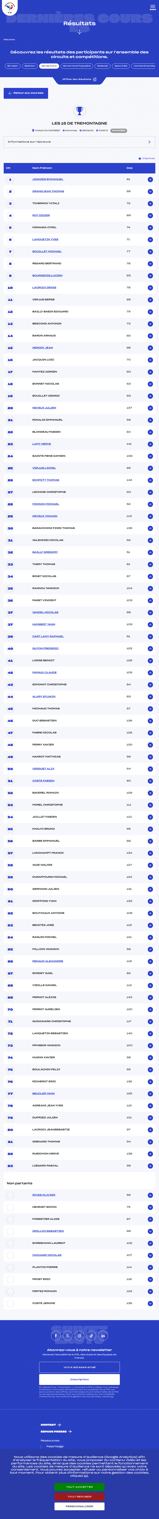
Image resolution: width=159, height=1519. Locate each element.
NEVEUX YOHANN (44, 516)
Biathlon (30, 66)
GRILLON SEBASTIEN (48, 1231)
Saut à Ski (121, 66)
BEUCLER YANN (43, 1094)
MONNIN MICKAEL (45, 504)
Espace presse (54, 1432)
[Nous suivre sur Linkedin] (103, 1335)
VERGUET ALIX (43, 769)
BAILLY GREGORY (45, 552)
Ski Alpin (12, 66)
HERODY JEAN (42, 348)
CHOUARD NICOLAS (46, 1255)
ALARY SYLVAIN (43, 697)
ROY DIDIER (41, 215)
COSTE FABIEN (43, 781)
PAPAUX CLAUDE (44, 673)
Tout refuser (79, 1497)
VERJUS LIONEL (44, 468)
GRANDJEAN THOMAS (48, 191)
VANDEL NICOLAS (45, 612)
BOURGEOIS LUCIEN (47, 276)
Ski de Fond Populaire (77, 66)
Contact (48, 1425)
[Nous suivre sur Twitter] (68, 1335)
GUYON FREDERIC (45, 648)
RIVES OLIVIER (43, 1195)
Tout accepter (79, 1487)
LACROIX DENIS (44, 288)
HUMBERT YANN (43, 624)
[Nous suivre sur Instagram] (79, 1335)
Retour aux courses (28, 93)
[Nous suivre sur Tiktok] (91, 1335)
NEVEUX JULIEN (44, 408)
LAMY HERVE (41, 444)
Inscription (79, 1379)
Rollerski (102, 66)
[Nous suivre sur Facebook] (56, 1335)
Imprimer (148, 158)
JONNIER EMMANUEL (47, 179)
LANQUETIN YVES (45, 239)
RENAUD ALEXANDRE (47, 961)
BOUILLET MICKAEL (47, 251)
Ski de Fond (49, 66)
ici (112, 1397)
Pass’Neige (55, 1446)
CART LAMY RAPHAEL (48, 636)
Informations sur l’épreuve (29, 142)
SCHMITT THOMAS (45, 480)
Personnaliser (79, 1506)
